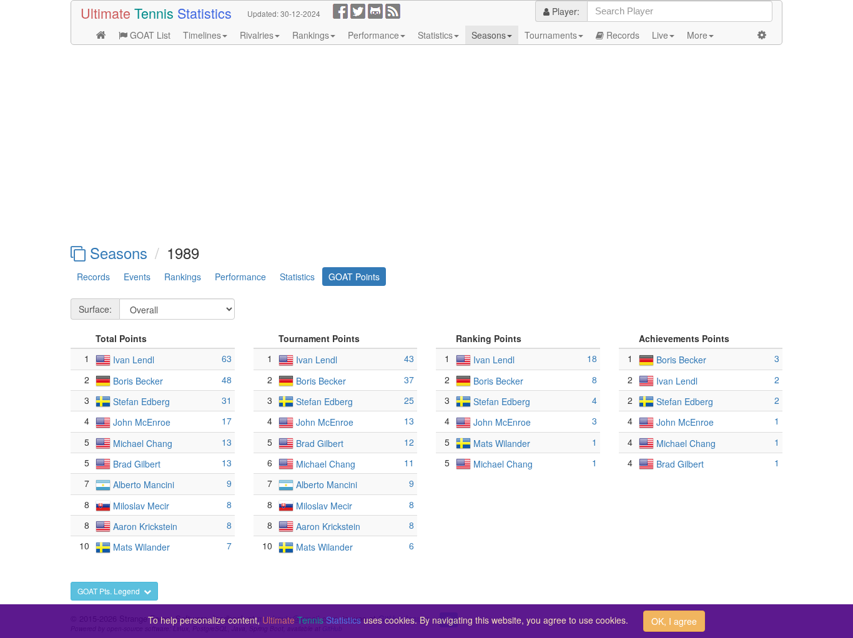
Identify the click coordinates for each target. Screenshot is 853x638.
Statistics (435, 35)
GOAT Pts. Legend (110, 591)
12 (409, 442)
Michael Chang (142, 443)
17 (227, 421)
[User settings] (761, 35)
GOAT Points (354, 276)
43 (409, 358)
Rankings (310, 35)
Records (621, 35)
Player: (564, 11)
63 (227, 358)
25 (409, 400)
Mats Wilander (141, 547)
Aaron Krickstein (145, 526)
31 (227, 400)
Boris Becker (138, 381)
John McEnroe (141, 422)
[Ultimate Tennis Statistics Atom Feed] (392, 10)
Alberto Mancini (143, 485)
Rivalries (257, 35)
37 (409, 379)
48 (227, 379)
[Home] (101, 35)
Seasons (488, 35)
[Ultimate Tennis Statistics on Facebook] (340, 10)
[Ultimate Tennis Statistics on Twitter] (357, 10)
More (697, 35)
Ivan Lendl (133, 360)
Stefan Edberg (141, 401)
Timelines (202, 35)
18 (592, 358)
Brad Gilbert (136, 464)
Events (137, 276)
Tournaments (551, 35)
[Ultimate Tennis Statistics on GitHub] (375, 10)
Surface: (95, 309)
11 (409, 462)
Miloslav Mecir (141, 505)
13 (227, 442)
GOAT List (148, 35)
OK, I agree (674, 621)
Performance (373, 35)
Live (660, 35)
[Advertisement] (426, 144)
